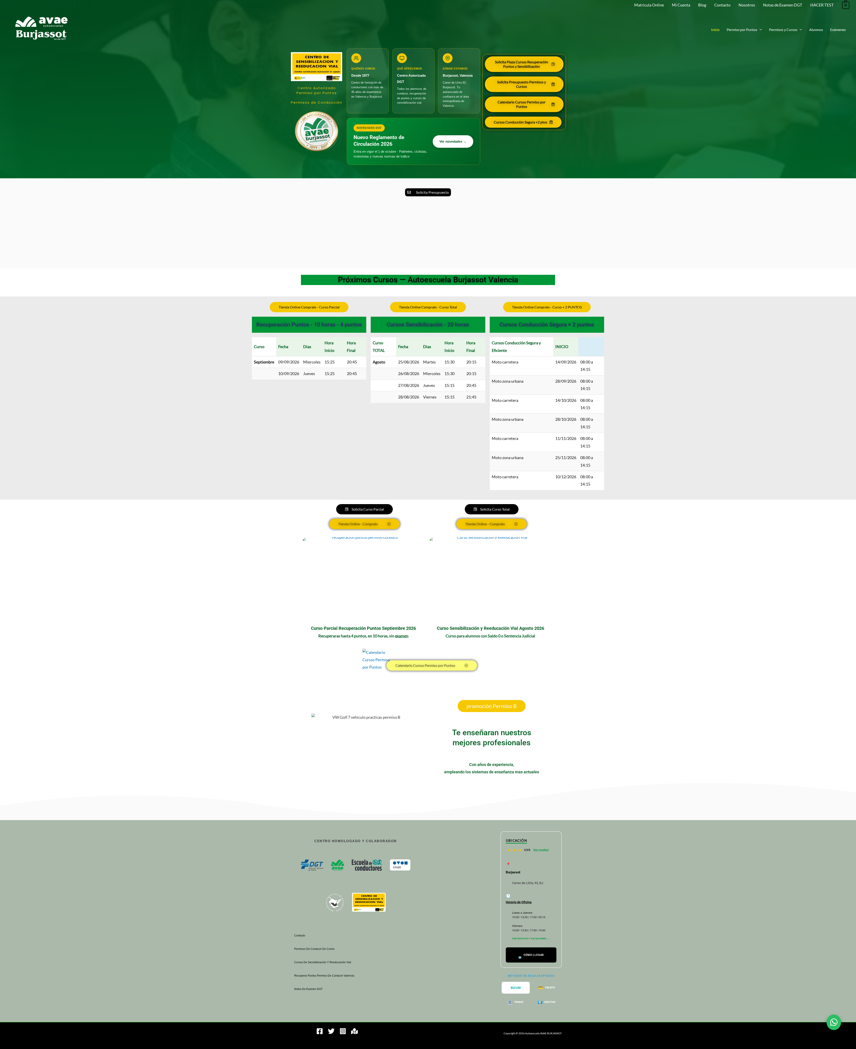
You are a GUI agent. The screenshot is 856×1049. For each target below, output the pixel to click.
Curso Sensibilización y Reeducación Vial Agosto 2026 (490, 628)
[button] (759, 29)
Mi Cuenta (681, 4)
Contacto (722, 4)
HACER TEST (822, 4)
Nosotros (747, 4)
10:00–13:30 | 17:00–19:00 (528, 928)
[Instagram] (342, 1031)
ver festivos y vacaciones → (530, 938)
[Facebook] (319, 1031)
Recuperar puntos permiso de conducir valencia (324, 975)
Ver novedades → (453, 141)
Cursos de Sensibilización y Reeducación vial (322, 962)
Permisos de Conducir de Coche (314, 948)
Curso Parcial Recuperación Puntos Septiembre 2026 (363, 628)
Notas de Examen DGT (782, 4)
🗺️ (531, 956)
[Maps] (354, 1031)
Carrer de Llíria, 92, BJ (527, 883)
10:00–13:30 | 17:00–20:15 (528, 915)
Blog (702, 4)
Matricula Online (649, 4)
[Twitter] (331, 1031)
